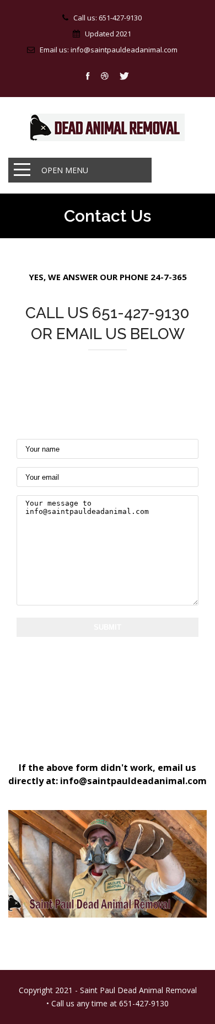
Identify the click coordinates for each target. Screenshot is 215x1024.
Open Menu (64, 170)
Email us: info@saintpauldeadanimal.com (109, 49)
